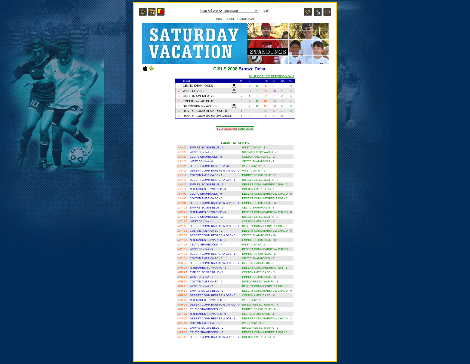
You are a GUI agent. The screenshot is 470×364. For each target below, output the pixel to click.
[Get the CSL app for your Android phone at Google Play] (151, 71)
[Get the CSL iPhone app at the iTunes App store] (145, 71)
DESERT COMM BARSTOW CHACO (208, 115)
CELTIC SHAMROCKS (198, 85)
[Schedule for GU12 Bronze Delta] (152, 14)
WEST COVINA (193, 90)
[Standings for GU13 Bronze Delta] (327, 14)
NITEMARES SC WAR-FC (200, 105)
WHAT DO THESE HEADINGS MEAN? (271, 76)
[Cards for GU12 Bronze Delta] (161, 14)
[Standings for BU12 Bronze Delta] (317, 14)
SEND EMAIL (245, 128)
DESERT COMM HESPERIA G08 (205, 111)
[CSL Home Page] (143, 14)
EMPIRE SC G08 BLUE (198, 100)
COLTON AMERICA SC (198, 96)
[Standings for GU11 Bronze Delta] (308, 14)
